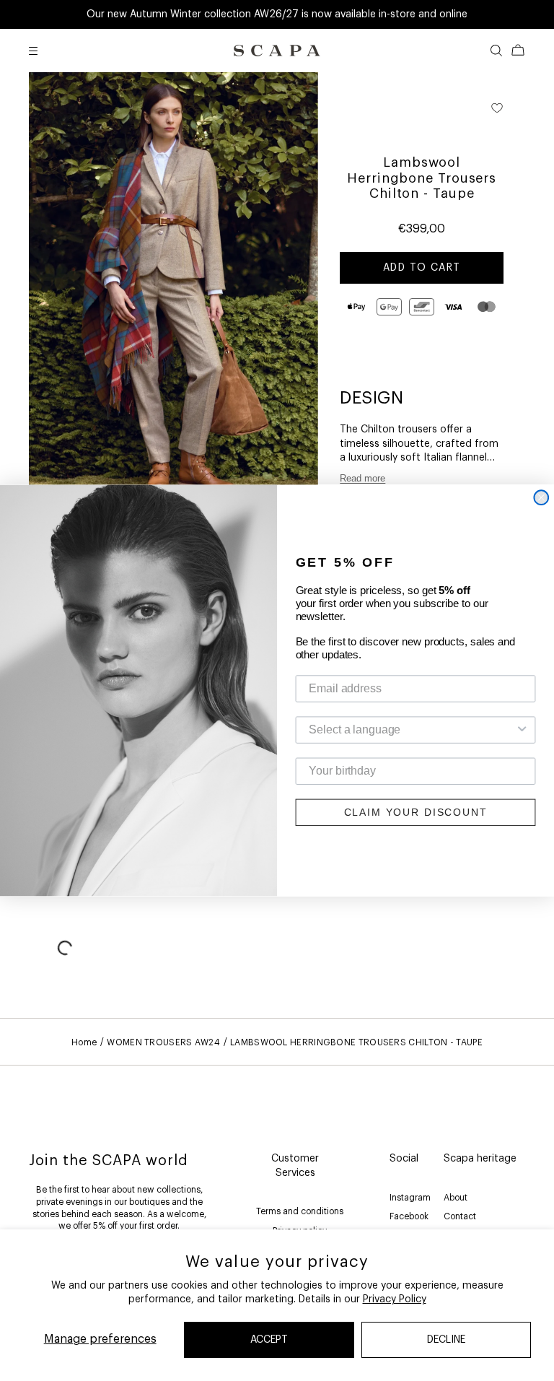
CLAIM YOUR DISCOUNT (416, 812)
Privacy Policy (394, 1299)
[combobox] (411, 729)
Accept (269, 1340)
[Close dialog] (541, 497)
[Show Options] (522, 729)
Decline (446, 1340)
